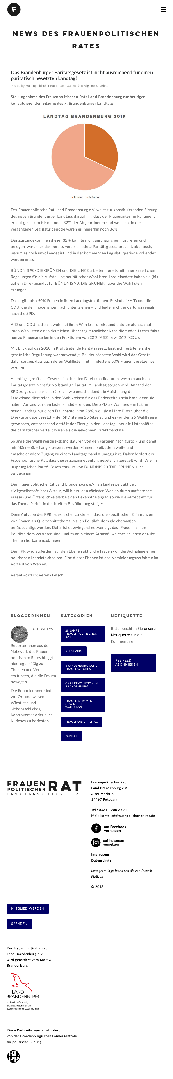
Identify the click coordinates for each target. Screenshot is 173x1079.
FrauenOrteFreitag (81, 721)
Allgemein (90, 86)
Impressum (100, 854)
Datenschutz (101, 860)
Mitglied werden (27, 908)
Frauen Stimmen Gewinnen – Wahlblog (78, 704)
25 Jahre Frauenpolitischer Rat (81, 633)
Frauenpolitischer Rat (40, 86)
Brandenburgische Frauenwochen (81, 667)
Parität (103, 86)
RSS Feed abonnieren (126, 662)
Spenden (19, 923)
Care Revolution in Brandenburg (81, 685)
